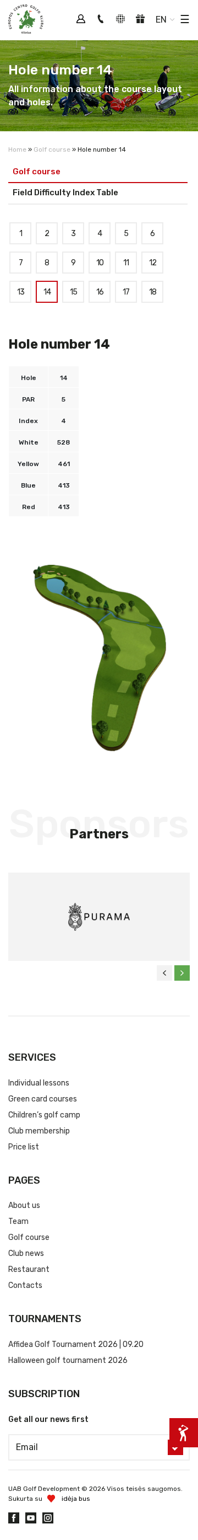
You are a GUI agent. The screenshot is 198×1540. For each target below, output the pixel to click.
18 (152, 292)
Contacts (25, 1285)
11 (126, 263)
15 (73, 292)
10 (99, 263)
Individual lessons (38, 1083)
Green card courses (42, 1099)
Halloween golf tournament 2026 (68, 1360)
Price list (23, 1147)
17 (126, 292)
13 (20, 292)
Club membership (39, 1131)
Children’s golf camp (44, 1115)
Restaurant (29, 1269)
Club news (26, 1253)
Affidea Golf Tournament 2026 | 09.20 (76, 1344)
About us (24, 1205)
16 (99, 292)
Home (17, 149)
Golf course (52, 149)
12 (152, 263)
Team (18, 1221)
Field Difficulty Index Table (65, 192)
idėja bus (76, 1498)
